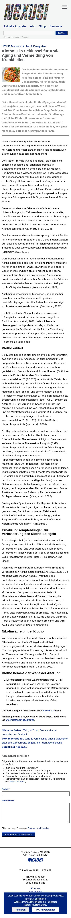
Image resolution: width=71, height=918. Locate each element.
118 (49, 710)
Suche (61, 33)
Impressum (35, 891)
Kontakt (35, 888)
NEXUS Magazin (11, 46)
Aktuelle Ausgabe (15, 26)
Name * (5, 789)
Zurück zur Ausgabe (14, 746)
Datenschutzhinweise (38, 828)
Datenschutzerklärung (35, 905)
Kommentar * (9, 800)
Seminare (56, 26)
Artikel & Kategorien (34, 46)
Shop (42, 26)
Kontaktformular (17, 781)
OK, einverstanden (45, 910)
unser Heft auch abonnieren (20, 720)
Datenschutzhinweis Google (15, 37)
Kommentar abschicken (18, 834)
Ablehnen (20, 910)
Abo (32, 26)
